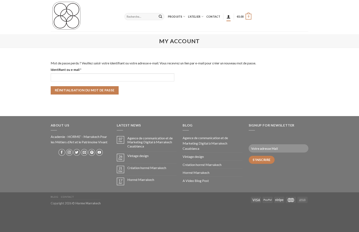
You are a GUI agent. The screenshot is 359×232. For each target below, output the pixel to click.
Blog (54, 196)
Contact (67, 196)
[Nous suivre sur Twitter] (76, 152)
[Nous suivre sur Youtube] (99, 152)
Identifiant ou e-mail (74, 69)
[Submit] (160, 16)
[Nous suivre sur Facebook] (61, 152)
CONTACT (213, 16)
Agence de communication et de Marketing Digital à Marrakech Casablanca (150, 142)
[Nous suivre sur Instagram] (69, 152)
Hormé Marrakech (140, 180)
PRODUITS (175, 16)
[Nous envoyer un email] (84, 152)
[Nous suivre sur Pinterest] (91, 152)
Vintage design (138, 156)
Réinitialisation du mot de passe (85, 90)
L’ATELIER (194, 16)
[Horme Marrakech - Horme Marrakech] (84, 15)
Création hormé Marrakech (146, 168)
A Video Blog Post (196, 181)
